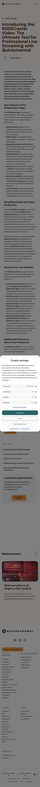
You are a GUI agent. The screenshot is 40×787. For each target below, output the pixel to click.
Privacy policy (25, 429)
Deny (20, 418)
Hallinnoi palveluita (19, 407)
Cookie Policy (14, 429)
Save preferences (20, 424)
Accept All (20, 413)
